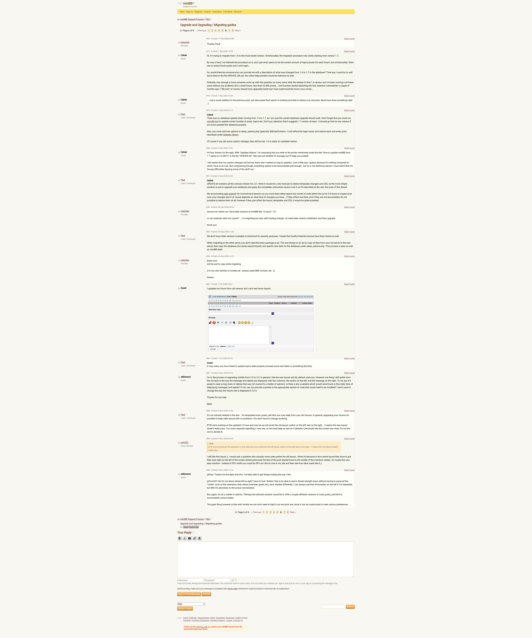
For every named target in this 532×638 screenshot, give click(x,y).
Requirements (203, 618)
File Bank (227, 11)
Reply (346, 39)
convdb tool (212, 121)
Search (207, 11)
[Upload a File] (199, 538)
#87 (208, 373)
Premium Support (217, 620)
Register (198, 11)
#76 (208, 39)
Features (193, 618)
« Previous (201, 30)
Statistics (217, 11)
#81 (208, 176)
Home (185, 618)
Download (220, 618)
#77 (208, 51)
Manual (237, 11)
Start (182, 11)
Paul (183, 114)
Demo (212, 618)
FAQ (208, 19)
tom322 (184, 442)
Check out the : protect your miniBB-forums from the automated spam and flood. (213, 628)
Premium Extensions (200, 620)
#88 (208, 411)
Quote (352, 39)
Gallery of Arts (241, 618)
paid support (230, 193)
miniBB (188, 3)
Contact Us (238, 620)
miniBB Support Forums (192, 19)
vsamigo (185, 211)
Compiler (187, 620)
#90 (208, 470)
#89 (208, 438)
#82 (208, 207)
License (229, 620)
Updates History (231, 134)
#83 (208, 232)
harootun (185, 42)
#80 (208, 148)
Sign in (189, 11)
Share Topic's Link (191, 527)
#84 (208, 256)
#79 (208, 110)
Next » (238, 30)
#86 (208, 358)
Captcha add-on (203, 627)
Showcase (230, 618)
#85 (208, 284)
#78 (208, 96)
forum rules (232, 589)
